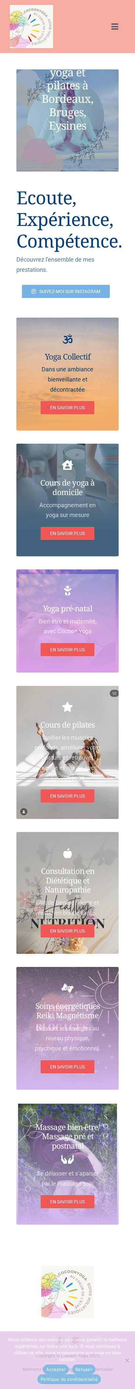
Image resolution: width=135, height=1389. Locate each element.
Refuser (83, 1369)
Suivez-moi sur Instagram (69, 291)
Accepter (56, 1369)
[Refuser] (127, 1360)
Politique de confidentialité (69, 1379)
